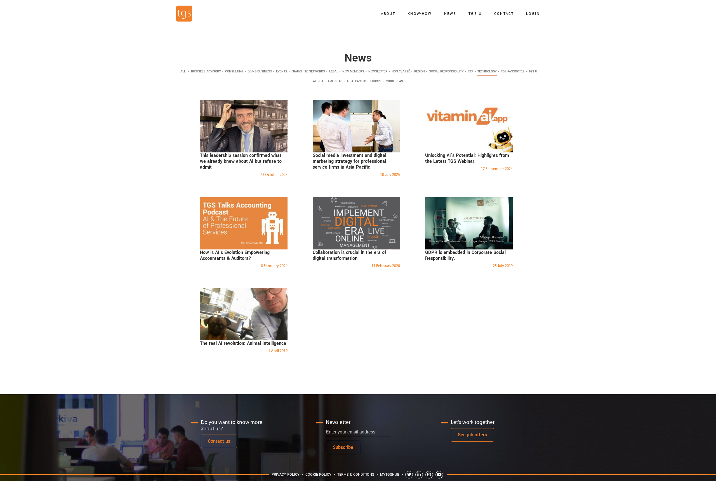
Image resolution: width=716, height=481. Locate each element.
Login (533, 13)
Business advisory (206, 72)
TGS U (475, 13)
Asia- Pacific (356, 81)
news (450, 13)
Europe (375, 81)
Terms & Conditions (355, 474)
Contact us (219, 441)
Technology (487, 72)
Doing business (260, 72)
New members (353, 72)
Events (281, 72)
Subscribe (343, 447)
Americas (335, 81)
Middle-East (395, 81)
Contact (504, 13)
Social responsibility (446, 72)
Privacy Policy (286, 474)
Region (419, 72)
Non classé (401, 72)
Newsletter (377, 72)
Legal (333, 72)
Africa (318, 81)
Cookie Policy (318, 474)
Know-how (420, 13)
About (388, 13)
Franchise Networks (308, 72)
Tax (470, 72)
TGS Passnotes (512, 72)
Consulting (234, 72)
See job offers (472, 435)
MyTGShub (389, 474)
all (183, 72)
